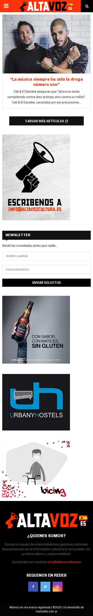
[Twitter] (45, 587)
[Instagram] (58, 587)
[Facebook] (33, 587)
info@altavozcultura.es (64, 562)
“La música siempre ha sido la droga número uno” (46, 82)
